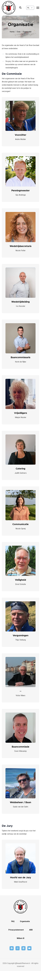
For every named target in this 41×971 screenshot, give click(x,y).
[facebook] (12, 948)
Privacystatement (16, 930)
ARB (31, 930)
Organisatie (25, 921)
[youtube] (29, 948)
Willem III (20, 938)
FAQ (12, 921)
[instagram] (17, 948)
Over (19, 31)
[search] (21, 7)
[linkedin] (23, 948)
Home (12, 31)
